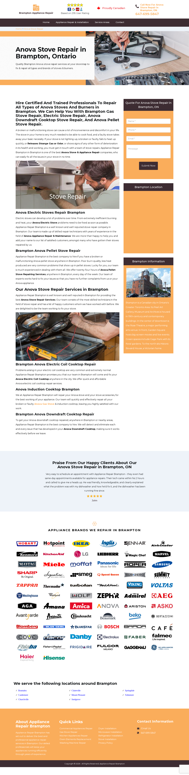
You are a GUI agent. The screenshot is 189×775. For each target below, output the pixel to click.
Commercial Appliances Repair (76, 728)
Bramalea (22, 690)
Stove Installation (107, 739)
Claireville (76, 690)
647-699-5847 (147, 14)
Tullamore (129, 695)
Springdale (129, 690)
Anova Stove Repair (33, 29)
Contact (120, 22)
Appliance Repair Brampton (112, 764)
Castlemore (23, 695)
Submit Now (148, 165)
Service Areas (102, 22)
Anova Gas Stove (44, 404)
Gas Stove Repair (68, 732)
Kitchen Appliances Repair (74, 735)
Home (46, 22)
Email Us (146, 728)
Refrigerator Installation (110, 735)
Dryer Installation (107, 728)
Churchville (23, 699)
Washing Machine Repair (73, 743)
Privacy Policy (105, 743)
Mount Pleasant (78, 695)
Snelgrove (76, 699)
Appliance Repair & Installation (72, 22)
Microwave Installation (110, 732)
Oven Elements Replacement (75, 739)
